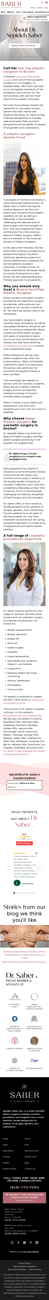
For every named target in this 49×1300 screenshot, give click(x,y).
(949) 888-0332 (15, 1233)
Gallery (39, 8)
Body (3, 12)
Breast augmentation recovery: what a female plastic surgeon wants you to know (24, 954)
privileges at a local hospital (19, 345)
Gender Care (30, 1156)
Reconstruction (32, 1150)
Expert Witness (9, 1168)
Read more (30, 877)
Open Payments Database (25, 1266)
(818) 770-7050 (33, 19)
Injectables (28, 12)
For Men (6, 1156)
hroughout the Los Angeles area (23, 715)
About (33, 8)
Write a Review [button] (24, 843)
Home (12, 56)
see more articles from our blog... (24, 962)
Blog (46, 8)
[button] (40, 869)
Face (18, 12)
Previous (1, 937)
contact (44, 19)
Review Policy (35, 1269)
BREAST (10, 12)
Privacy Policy (24, 1263)
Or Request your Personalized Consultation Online (24, 1197)
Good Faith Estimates (17, 1269)
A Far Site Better (30, 1252)
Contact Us (30, 1168)
